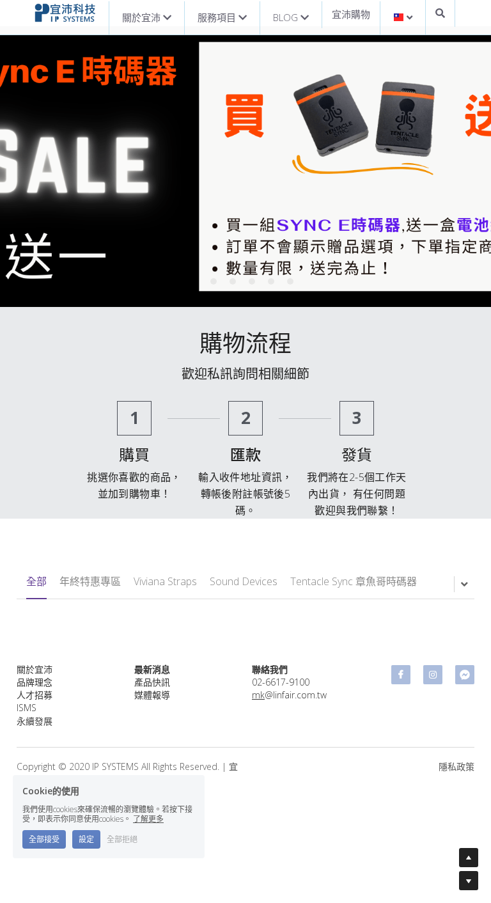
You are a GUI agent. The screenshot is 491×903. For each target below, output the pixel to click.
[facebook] (400, 674)
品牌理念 (34, 682)
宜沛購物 (351, 14)
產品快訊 (152, 682)
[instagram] (432, 674)
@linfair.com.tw (289, 695)
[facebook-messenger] (464, 674)
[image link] (65, 11)
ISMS (26, 708)
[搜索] (440, 13)
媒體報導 (152, 695)
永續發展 (34, 721)
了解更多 (148, 818)
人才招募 (34, 695)
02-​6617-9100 (280, 682)
